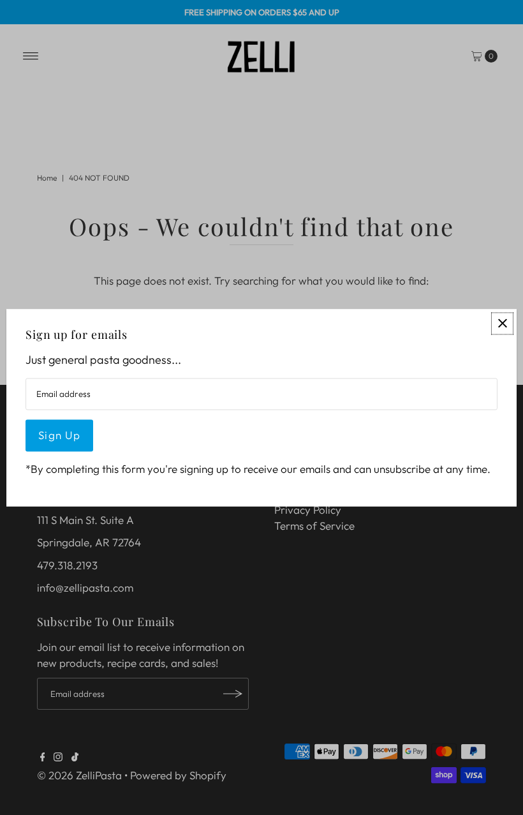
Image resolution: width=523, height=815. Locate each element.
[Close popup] (502, 323)
